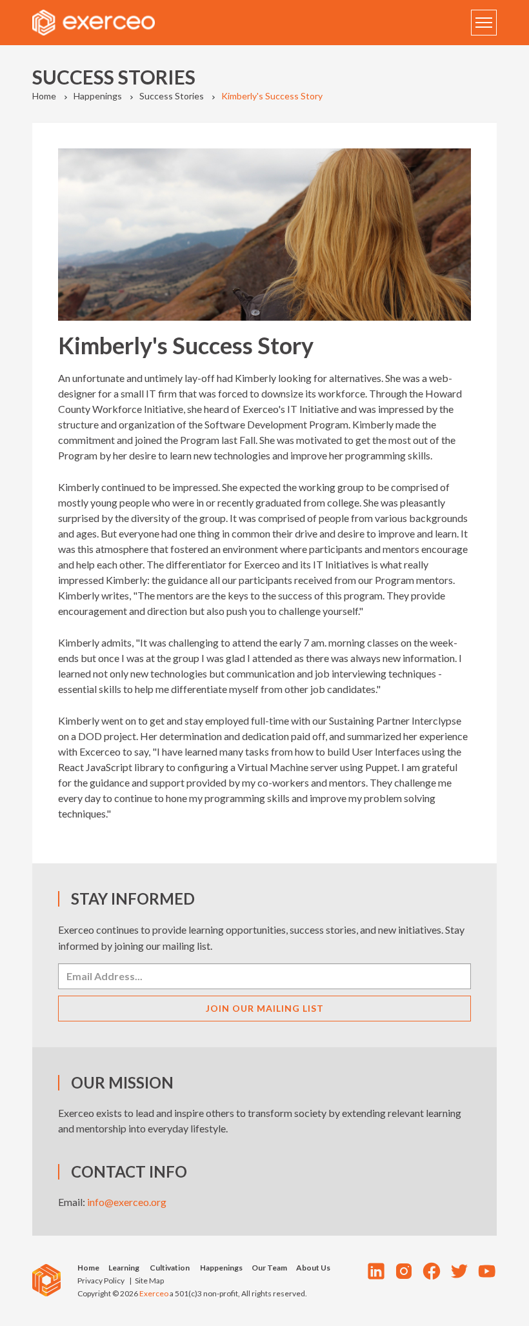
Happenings (98, 95)
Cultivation (170, 1267)
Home (44, 95)
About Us (313, 1267)
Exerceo (153, 1293)
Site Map (149, 1280)
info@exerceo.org (126, 1202)
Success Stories (171, 95)
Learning (123, 1267)
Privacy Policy (101, 1280)
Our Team (269, 1267)
